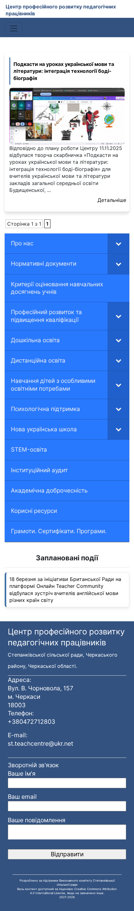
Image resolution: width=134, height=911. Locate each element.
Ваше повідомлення (36, 820)
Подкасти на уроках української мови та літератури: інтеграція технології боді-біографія (63, 71)
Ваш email (22, 796)
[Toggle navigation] (13, 28)
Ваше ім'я (22, 773)
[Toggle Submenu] (118, 243)
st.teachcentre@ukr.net (40, 743)
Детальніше (112, 200)
